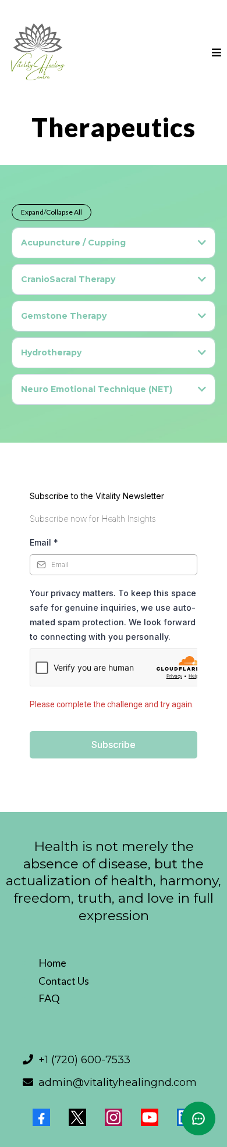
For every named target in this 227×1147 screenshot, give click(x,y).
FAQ (48, 998)
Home (52, 962)
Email (44, 542)
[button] (216, 52)
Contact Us (63, 980)
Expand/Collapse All (51, 212)
